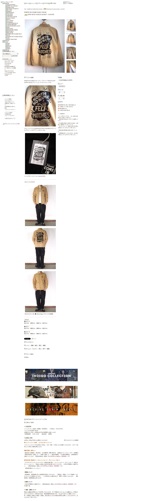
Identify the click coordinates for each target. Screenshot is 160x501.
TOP (25, 9)
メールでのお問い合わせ (31, 430)
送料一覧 (27, 486)
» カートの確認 (8, 99)
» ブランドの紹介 (8, 112)
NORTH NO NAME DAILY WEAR (34, 9)
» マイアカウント (8, 100)
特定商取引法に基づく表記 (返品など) (67, 105)
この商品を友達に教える (64, 110)
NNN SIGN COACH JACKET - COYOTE (56, 9)
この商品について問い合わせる (65, 106)
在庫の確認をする (62, 108)
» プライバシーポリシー (10, 109)
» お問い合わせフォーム (10, 118)
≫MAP (6, 75)
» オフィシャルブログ (9, 115)
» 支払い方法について (9, 102)
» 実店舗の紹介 (8, 114)
